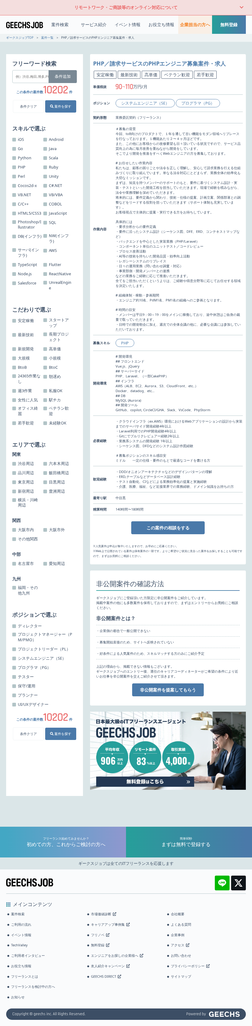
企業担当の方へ (195, 24)
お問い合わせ (181, 955)
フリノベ (97, 935)
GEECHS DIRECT (103, 976)
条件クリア (28, 106)
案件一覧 (47, 38)
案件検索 (60, 24)
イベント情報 (127, 24)
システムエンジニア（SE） (145, 103)
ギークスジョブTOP (19, 38)
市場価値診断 (101, 914)
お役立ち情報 (161, 24)
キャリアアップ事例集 (108, 924)
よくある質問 (181, 924)
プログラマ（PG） (198, 103)
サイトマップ (181, 976)
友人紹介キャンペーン (108, 966)
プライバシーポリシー (188, 966)
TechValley (19, 945)
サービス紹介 (94, 24)
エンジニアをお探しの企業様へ (114, 955)
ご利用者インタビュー (28, 955)
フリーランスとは (24, 976)
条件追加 (63, 76)
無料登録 (229, 24)
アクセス (177, 945)
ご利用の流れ (21, 924)
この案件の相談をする (168, 528)
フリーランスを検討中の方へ (33, 986)
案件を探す (62, 106)
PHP (125, 343)
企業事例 (177, 935)
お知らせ (18, 997)
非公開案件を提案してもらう (168, 690)
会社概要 (177, 914)
